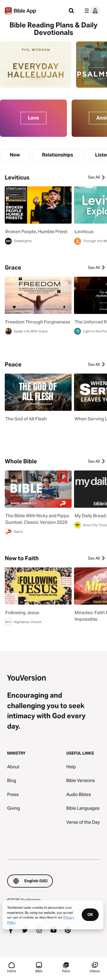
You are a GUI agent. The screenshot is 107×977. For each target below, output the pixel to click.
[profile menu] (91, 11)
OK (90, 914)
